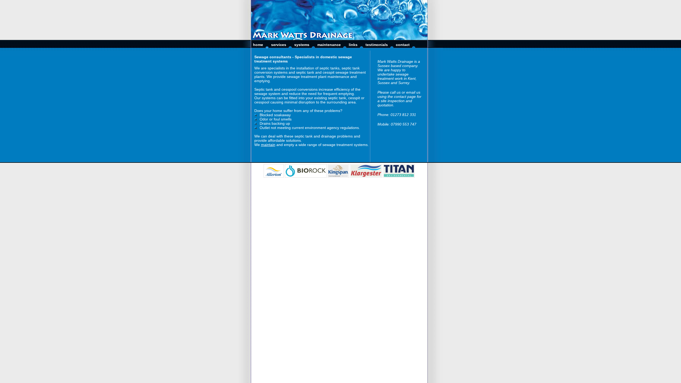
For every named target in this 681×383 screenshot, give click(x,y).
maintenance (329, 45)
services (278, 45)
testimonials (377, 45)
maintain (268, 145)
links (353, 45)
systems (301, 45)
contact (403, 45)
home (258, 45)
